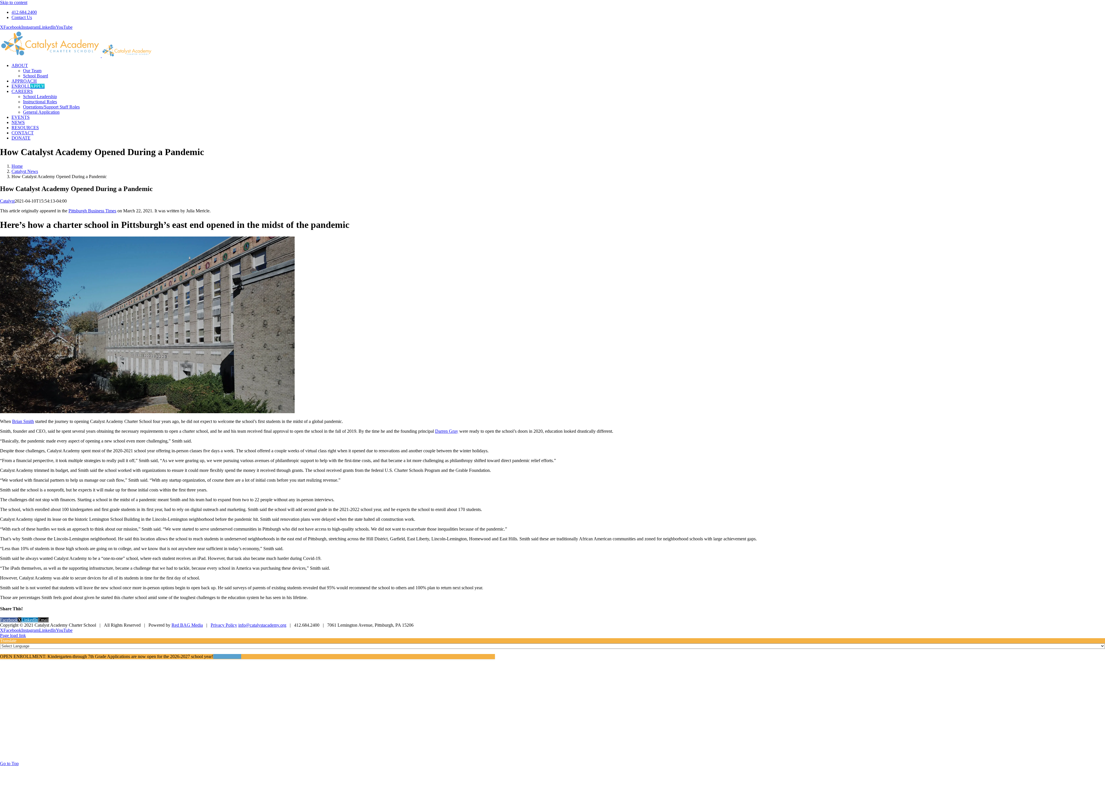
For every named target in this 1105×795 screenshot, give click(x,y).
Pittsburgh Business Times (92, 210)
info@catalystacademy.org (262, 625)
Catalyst (7, 201)
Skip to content (13, 2)
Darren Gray (446, 431)
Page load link (13, 635)
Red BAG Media (187, 625)
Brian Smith (23, 421)
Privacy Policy (224, 625)
